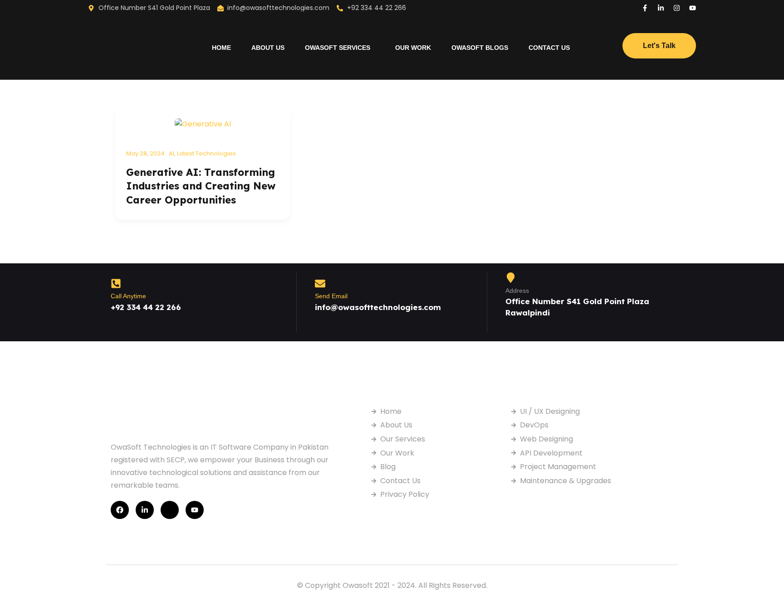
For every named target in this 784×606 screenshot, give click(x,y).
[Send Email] (320, 283)
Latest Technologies (206, 153)
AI (171, 153)
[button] (340, 47)
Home (221, 47)
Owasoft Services (337, 47)
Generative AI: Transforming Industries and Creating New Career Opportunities (200, 186)
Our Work (413, 47)
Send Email (331, 296)
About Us (267, 47)
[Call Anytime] (116, 283)
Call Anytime (128, 296)
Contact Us (549, 47)
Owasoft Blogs (479, 47)
